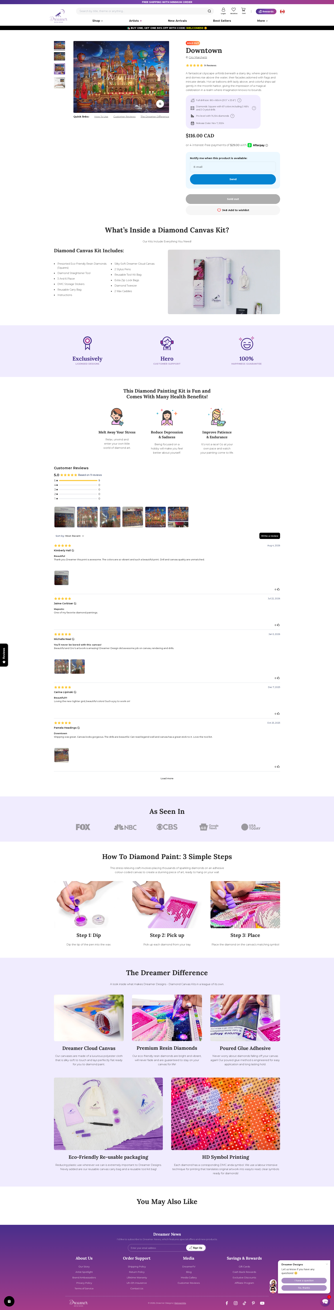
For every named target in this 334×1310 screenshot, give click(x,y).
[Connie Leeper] (178, 517)
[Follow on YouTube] (262, 1303)
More (261, 20)
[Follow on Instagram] (235, 1303)
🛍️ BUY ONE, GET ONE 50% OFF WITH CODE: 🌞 (167, 28)
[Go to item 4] (59, 83)
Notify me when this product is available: (218, 158)
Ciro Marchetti (198, 57)
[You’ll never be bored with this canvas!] (87, 517)
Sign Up (197, 1248)
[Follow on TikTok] (244, 1303)
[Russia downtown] (155, 517)
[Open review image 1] (61, 578)
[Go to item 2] (59, 57)
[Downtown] (132, 517)
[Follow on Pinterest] (253, 1303)
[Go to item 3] (59, 69)
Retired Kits (180, 1303)
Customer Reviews (124, 116)
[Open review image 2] (77, 666)
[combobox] (145, 11)
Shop (96, 20)
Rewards (268, 11)
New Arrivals (177, 20)
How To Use (101, 116)
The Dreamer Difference (155, 116)
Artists (134, 20)
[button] (325, 1301)
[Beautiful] (64, 517)
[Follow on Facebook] (226, 1303)
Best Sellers (222, 20)
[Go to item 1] (59, 45)
